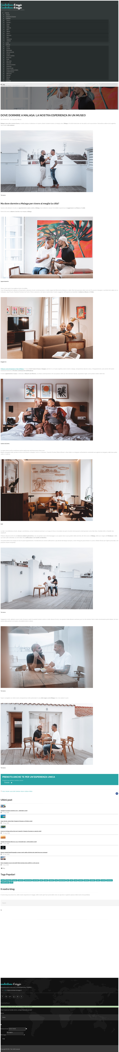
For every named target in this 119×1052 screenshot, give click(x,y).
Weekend (51, 880)
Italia (8, 29)
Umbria (45, 880)
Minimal (8, 75)
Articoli (8, 44)
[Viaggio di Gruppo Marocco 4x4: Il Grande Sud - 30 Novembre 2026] (59, 837)
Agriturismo (109, 880)
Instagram (8, 66)
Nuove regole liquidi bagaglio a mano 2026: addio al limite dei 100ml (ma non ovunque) (24, 852)
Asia (7, 37)
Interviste (8, 62)
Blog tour (8, 57)
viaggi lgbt (21, 880)
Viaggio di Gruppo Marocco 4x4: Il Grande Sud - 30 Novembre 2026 (19, 841)
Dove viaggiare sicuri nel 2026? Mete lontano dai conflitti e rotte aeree (20, 863)
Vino (11, 882)
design (98, 880)
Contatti (8, 81)
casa (56, 880)
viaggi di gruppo (28, 880)
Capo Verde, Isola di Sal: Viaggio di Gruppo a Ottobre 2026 (16, 821)
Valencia (9, 27)
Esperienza (18, 791)
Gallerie (8, 18)
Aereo (8, 78)
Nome (2, 1013)
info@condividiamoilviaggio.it (14, 990)
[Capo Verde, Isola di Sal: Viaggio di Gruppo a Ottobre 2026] (59, 816)
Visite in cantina (10, 55)
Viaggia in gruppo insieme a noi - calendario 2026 (14, 810)
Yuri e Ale (15, 119)
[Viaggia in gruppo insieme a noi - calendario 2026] (59, 806)
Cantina (80, 880)
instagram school (5, 882)
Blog (4, 868)
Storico (8, 77)
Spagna (22, 791)
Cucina (8, 48)
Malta (8, 26)
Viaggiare (7, 791)
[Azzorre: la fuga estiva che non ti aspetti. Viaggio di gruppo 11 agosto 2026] (59, 826)
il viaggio (11, 5)
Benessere (9, 50)
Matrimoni (9, 73)
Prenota (6, 782)
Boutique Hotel (62, 880)
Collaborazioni (10, 71)
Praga (8, 24)
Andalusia (26, 791)
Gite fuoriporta (10, 52)
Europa (8, 22)
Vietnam (9, 40)
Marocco (9, 35)
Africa (7, 33)
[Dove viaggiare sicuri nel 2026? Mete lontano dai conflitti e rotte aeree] (59, 858)
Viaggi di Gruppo (10, 64)
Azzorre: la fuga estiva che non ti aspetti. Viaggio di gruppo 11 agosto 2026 (21, 831)
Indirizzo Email (4, 1028)
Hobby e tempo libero (12, 70)
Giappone (9, 39)
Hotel (7, 59)
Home (3, 84)
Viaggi (8, 20)
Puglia (75, 880)
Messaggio (3, 1034)
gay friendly (8, 880)
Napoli (8, 31)
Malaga (30, 791)
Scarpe (8, 53)
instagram (92, 880)
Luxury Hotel (12, 791)
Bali (67, 880)
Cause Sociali (9, 68)
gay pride (8, 61)
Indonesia (86, 880)
